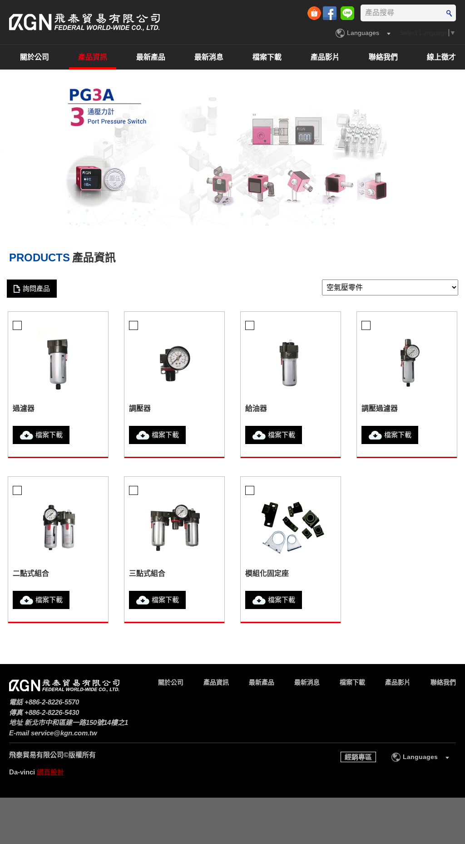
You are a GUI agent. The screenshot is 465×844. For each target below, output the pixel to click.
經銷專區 (358, 757)
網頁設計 (50, 772)
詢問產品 (36, 288)
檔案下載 (267, 57)
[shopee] (315, 12)
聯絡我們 (383, 57)
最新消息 (208, 57)
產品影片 (325, 57)
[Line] (347, 12)
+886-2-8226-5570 (52, 702)
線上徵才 (441, 57)
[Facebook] (330, 12)
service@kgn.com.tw (64, 733)
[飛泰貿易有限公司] (84, 22)
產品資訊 (92, 57)
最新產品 (150, 57)
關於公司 (34, 57)
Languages (363, 32)
